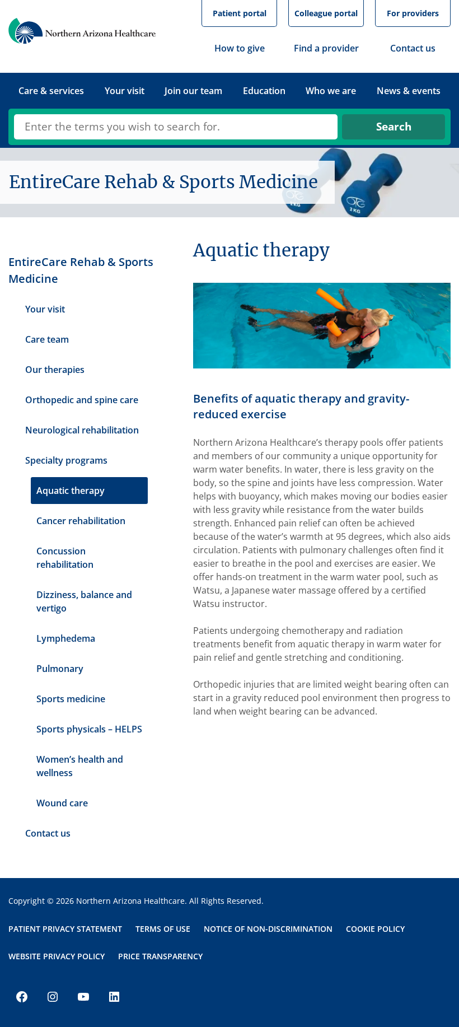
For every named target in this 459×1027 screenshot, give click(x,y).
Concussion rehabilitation (64, 558)
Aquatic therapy (70, 490)
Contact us (48, 833)
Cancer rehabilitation (80, 521)
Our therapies (55, 369)
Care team (47, 339)
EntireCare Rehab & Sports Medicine (80, 270)
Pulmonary (59, 668)
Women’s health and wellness (79, 766)
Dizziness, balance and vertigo (84, 601)
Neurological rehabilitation (82, 430)
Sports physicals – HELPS (89, 729)
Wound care (62, 803)
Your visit (45, 309)
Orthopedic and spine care (81, 400)
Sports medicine (70, 699)
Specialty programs (66, 460)
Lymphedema (65, 638)
